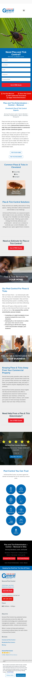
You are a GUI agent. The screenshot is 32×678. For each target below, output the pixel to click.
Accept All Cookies (21, 675)
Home (6, 562)
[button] (24, 10)
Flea (17, 174)
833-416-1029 (7, 591)
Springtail (16, 177)
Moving (4, 645)
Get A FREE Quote (16, 85)
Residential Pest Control (8, 642)
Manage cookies (10, 675)
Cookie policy (10, 672)
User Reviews (13, 654)
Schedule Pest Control (9, 558)
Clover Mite (17, 172)
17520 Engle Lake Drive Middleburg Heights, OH (8, 586)
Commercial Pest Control (8, 640)
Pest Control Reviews (23, 558)
